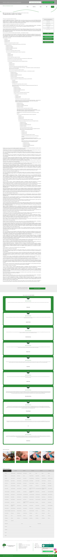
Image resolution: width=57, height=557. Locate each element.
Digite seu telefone (48, 25)
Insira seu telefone (45, 548)
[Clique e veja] (8, 546)
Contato (53, 6)
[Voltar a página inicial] (8, 6)
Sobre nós (34, 6)
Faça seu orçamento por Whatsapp (48, 2)
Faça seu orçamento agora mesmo (35, 2)
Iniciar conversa (48, 551)
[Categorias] (47, 7)
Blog (40, 6)
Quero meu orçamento (37, 288)
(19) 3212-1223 (37, 545)
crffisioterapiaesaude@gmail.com (39, 547)
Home (27, 6)
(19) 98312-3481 (37, 546)
